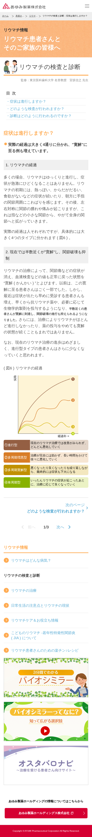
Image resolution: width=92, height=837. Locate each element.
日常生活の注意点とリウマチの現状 (40, 605)
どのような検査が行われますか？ (37, 109)
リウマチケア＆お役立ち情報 (34, 620)
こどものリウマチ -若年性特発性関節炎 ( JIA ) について (43, 635)
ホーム (5, 16)
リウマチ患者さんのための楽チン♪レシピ (45, 650)
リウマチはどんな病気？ (31, 560)
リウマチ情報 (35, 16)
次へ (60, 527)
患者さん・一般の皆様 (21, 16)
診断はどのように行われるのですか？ (41, 116)
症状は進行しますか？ (28, 101)
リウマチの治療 (24, 590)
